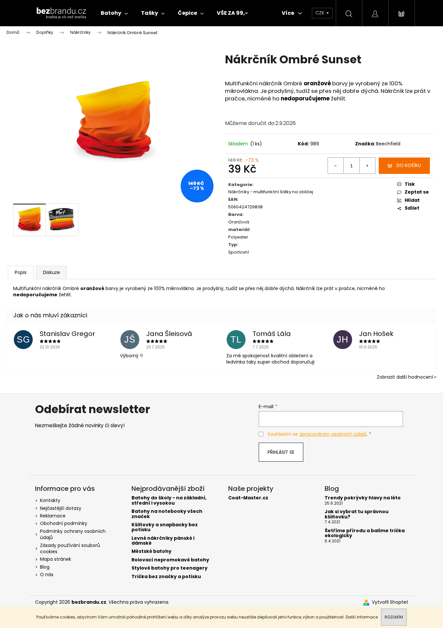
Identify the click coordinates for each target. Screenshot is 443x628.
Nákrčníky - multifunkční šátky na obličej (270, 192)
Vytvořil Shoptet (390, 602)
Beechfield (388, 143)
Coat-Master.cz (248, 497)
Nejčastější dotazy (60, 508)
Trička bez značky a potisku (166, 576)
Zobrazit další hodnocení (405, 377)
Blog (45, 567)
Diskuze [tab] (51, 272)
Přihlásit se (281, 452)
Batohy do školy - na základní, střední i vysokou (169, 500)
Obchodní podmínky (63, 523)
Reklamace (53, 516)
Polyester (238, 237)
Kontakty (50, 500)
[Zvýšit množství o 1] (367, 166)
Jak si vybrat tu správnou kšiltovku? (357, 514)
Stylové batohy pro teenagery (169, 568)
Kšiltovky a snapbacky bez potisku (164, 527)
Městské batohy (151, 551)
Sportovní (238, 252)
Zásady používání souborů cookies (70, 548)
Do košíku (408, 165)
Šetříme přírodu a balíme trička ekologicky (365, 533)
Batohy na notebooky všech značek (166, 514)
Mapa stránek (55, 559)
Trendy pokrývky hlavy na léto (363, 497)
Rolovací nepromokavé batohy (170, 559)
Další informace (362, 617)
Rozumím (394, 617)
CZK (320, 13)
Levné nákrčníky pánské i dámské (162, 541)
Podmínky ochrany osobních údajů (73, 534)
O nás (46, 574)
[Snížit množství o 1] (336, 166)
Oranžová (238, 222)
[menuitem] (114, 13)
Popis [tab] (21, 272)
